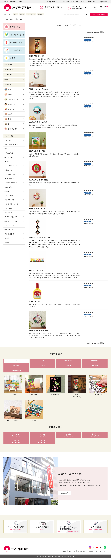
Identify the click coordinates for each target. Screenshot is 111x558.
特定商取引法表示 (82, 551)
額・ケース (11, 124)
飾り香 (7, 161)
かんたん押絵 (9, 153)
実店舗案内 (104, 1)
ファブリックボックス (11, 217)
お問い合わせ (92, 1)
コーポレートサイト (79, 1)
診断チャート (8, 80)
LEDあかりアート (10, 187)
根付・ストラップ (9, 157)
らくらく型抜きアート (11, 183)
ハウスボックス (9, 213)
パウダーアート (9, 178)
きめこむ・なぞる (13, 99)
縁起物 (22, 14)
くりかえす (11, 109)
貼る (9, 89)
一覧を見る (8, 140)
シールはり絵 (9, 195)
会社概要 (64, 551)
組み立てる (11, 104)
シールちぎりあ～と (11, 166)
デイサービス (31, 14)
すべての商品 (8, 65)
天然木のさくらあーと (11, 174)
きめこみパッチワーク (11, 144)
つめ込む (11, 114)
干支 (15, 14)
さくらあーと (8, 170)
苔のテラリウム (9, 225)
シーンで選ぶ (8, 75)
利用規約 (91, 551)
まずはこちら (53, 1)
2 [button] (103, 32)
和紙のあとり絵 (9, 200)
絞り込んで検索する (100, 14)
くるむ (10, 94)
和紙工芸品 (8, 208)
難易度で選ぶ (9, 70)
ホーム (5, 19)
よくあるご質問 (65, 1)
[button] (106, 32)
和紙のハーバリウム (11, 221)
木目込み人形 (9, 230)
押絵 (6, 149)
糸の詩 (7, 191)
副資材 (40, 14)
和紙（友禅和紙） (10, 234)
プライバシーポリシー (101, 551)
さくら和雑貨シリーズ (11, 204)
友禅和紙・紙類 (13, 129)
